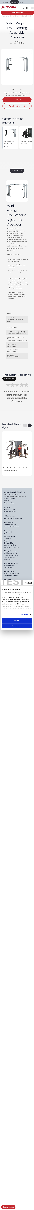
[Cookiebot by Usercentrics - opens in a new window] (24, 583)
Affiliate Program (9, 516)
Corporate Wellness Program (13, 518)
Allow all (17, 620)
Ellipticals (7, 541)
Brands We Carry (9, 509)
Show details (24, 614)
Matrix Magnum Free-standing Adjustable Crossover (8, 143)
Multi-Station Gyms (10, 553)
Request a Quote (9, 503)
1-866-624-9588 (9, 498)
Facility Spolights (9, 511)
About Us (7, 507)
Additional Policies (10, 525)
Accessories (8, 559)
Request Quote (17, 12)
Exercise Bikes (9, 543)
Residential (5, 2)
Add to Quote (17, 100)
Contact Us (8, 501)
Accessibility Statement (11, 527)
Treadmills (7, 539)
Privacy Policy (8, 522)
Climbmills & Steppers (11, 547)
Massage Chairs (9, 565)
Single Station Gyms (11, 555)
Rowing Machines (10, 545)
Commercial (14, 2)
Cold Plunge (8, 567)
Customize (15, 626)
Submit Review (9, 379)
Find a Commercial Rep (11, 573)
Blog (21, 2)
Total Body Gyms (9, 557)
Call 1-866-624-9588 (17, 106)
